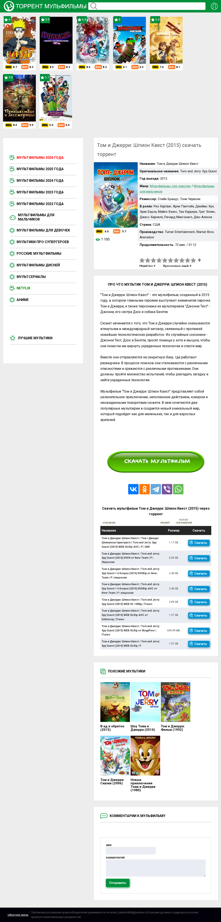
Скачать (200, 542)
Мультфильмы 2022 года (40, 204)
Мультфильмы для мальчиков (36, 217)
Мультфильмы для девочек (43, 230)
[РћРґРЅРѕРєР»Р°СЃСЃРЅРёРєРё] (144, 489)
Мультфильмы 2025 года (40, 169)
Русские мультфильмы (39, 253)
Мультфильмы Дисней (38, 265)
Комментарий (115, 858)
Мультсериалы (31, 277)
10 (193, 260)
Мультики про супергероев (43, 242)
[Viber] (167, 489)
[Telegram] (156, 489)
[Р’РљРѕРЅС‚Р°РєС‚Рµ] (133, 489)
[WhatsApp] (178, 489)
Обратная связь (18, 914)
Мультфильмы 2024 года (40, 181)
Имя (108, 845)
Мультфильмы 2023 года (40, 192)
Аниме (23, 300)
